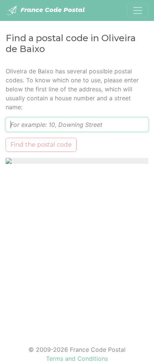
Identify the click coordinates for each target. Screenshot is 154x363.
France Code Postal (52, 9)
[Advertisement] (77, 250)
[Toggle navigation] (137, 10)
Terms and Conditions (77, 358)
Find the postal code (41, 144)
